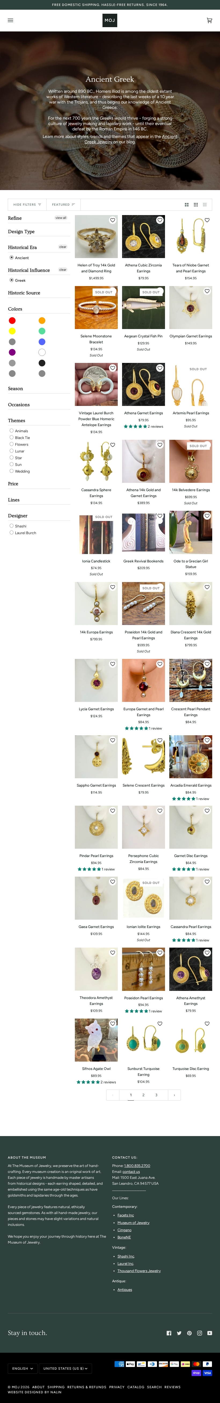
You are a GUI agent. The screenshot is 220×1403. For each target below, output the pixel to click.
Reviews (172, 1387)
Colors (15, 309)
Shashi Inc (126, 1256)
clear (62, 247)
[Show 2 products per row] (186, 204)
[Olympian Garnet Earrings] (190, 307)
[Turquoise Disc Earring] (190, 1040)
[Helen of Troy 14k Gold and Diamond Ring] (96, 236)
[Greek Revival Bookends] (143, 532)
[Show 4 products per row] (206, 204)
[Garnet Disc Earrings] (190, 827)
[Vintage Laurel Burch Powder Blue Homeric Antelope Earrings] (96, 384)
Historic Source (24, 293)
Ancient (21, 258)
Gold (12, 373)
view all (61, 218)
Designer (17, 516)
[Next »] (174, 1095)
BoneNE (124, 1237)
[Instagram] (199, 1333)
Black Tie (22, 437)
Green (42, 331)
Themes (16, 420)
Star (18, 458)
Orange (42, 320)
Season (15, 388)
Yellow (12, 331)
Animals (21, 431)
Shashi (20, 526)
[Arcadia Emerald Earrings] (190, 756)
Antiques (125, 1289)
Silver (42, 373)
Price (13, 484)
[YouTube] (209, 1333)
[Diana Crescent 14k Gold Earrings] (190, 603)
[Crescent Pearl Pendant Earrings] (190, 680)
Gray (12, 363)
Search (154, 1387)
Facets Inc (126, 1215)
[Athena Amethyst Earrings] (190, 969)
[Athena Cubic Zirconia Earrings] (143, 236)
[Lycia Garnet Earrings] (96, 680)
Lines (14, 500)
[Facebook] (169, 1333)
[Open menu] (16, 20)
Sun (18, 464)
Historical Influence (29, 270)
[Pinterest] (189, 1333)
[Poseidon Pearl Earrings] (143, 969)
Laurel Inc (125, 1263)
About (38, 1387)
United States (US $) (63, 1368)
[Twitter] (179, 1333)
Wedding (22, 471)
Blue (42, 341)
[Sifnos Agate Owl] (96, 1040)
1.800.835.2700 (137, 1165)
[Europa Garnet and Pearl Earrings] (143, 680)
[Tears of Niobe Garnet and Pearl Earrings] (190, 236)
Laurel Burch (25, 533)
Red (12, 320)
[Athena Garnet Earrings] (143, 384)
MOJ (16, 1387)
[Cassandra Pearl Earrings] (190, 898)
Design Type (21, 231)
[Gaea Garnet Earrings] (96, 898)
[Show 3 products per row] (195, 204)
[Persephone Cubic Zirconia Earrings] (143, 827)
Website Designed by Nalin (35, 1392)
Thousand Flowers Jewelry (139, 1271)
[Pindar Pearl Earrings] (96, 827)
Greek (19, 280)
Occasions (19, 405)
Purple (12, 352)
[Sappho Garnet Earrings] (96, 756)
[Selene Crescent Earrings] (143, 756)
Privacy (117, 1387)
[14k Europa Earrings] (96, 603)
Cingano (124, 1230)
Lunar (19, 451)
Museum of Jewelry (133, 1222)
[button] (136, 426)
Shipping (56, 1387)
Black (42, 363)
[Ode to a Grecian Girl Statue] (190, 532)
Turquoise (12, 341)
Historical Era (22, 247)
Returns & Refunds (87, 1387)
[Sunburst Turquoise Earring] (143, 1040)
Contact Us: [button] (124, 1157)
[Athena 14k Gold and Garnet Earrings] (143, 461)
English (20, 1368)
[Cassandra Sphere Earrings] (96, 461)
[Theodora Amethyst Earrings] (96, 969)
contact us (131, 1171)
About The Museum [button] (27, 1157)
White (42, 352)
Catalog (135, 1387)
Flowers (21, 444)
